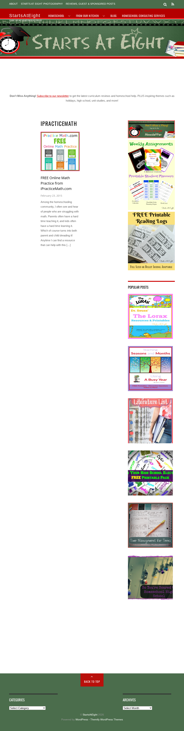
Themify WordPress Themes (106, 719)
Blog (114, 16)
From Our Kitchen (87, 16)
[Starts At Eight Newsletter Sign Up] (151, 137)
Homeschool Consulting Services (143, 16)
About (13, 4)
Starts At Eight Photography (42, 4)
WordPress (81, 719)
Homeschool (56, 16)
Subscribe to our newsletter (53, 95)
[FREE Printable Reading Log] (151, 269)
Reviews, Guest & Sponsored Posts (90, 4)
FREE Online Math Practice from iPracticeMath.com (56, 183)
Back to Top (92, 681)
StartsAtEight (90, 714)
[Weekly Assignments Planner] (151, 209)
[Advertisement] (92, 75)
